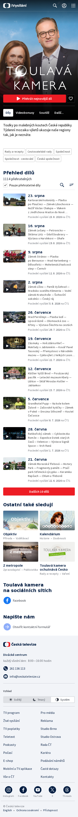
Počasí (7, 753)
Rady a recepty (14, 151)
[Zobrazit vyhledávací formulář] (55, 5)
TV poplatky (11, 729)
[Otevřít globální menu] (73, 5)
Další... (59, 113)
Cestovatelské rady (40, 151)
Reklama (47, 721)
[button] (15, 206)
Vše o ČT (9, 777)
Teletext (9, 737)
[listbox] (39, 699)
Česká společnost (48, 159)
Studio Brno (49, 729)
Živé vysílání (11, 721)
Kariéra (46, 753)
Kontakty (47, 777)
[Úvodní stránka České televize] (20, 644)
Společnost (63, 151)
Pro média (48, 713)
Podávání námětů (53, 761)
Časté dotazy (49, 769)
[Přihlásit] (64, 5)
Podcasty (9, 745)
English (7, 810)
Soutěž (44, 113)
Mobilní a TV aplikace (17, 769)
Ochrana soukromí (27, 810)
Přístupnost (50, 810)
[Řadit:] (71, 184)
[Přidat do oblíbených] (71, 99)
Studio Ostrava (51, 737)
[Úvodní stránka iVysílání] (15, 5)
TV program (11, 713)
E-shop (8, 761)
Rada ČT (46, 745)
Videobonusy (25, 113)
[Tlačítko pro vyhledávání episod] (62, 185)
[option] (15, 699)
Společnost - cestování (19, 159)
